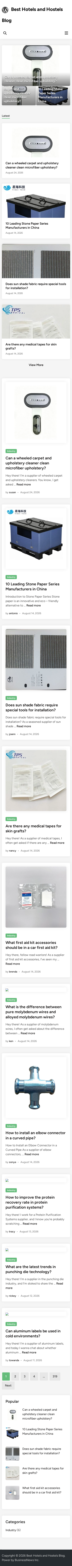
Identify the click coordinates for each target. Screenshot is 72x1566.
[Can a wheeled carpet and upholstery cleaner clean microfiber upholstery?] (36, 65)
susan (12, 492)
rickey (12, 1295)
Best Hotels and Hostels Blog (45, 1555)
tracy (12, 1231)
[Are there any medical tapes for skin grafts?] (36, 338)
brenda (13, 971)
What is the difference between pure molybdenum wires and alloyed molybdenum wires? (33, 1011)
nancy (12, 850)
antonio (13, 613)
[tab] (6, 115)
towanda (14, 1360)
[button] (53, 50)
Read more (23, 484)
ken (11, 1041)
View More (36, 365)
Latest (6, 115)
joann (12, 734)
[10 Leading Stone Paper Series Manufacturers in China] (53, 95)
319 (55, 1376)
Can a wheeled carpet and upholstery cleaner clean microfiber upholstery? (29, 463)
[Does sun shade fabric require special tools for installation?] (36, 278)
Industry (11, 451)
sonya (12, 1162)
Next (8, 1385)
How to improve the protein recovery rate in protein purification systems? (30, 1202)
